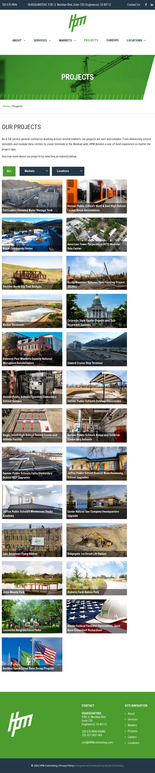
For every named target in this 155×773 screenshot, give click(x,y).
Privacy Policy (66, 765)
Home (6, 106)
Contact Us (133, 4)
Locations (133, 742)
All (9, 171)
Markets (65, 40)
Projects (91, 40)
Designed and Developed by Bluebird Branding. (99, 765)
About (17, 40)
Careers (112, 40)
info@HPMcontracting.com (97, 742)
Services (40, 40)
